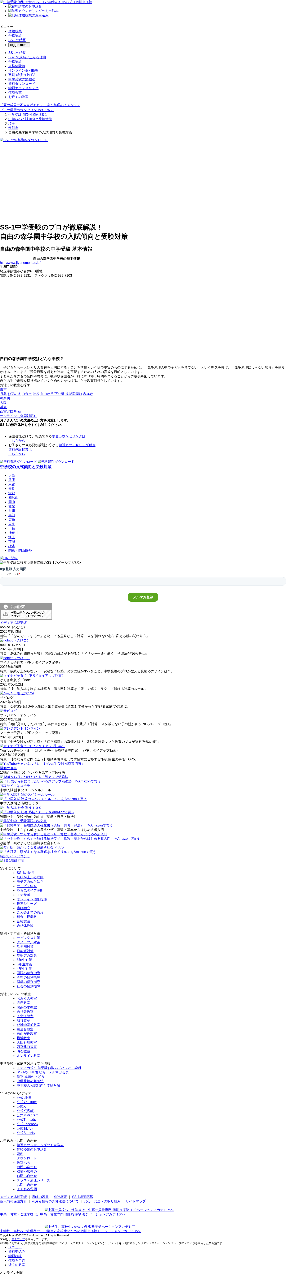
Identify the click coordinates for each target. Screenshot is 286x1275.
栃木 (11, 546)
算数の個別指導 (28, 977)
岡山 (11, 502)
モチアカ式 (18, 1239)
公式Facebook (27, 1124)
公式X (21, 1106)
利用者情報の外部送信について (55, 1201)
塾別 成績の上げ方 (22, 75)
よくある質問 (27, 1189)
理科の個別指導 (28, 982)
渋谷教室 (23, 1020)
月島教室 (23, 1003)
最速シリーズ (27, 903)
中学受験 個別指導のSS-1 (27, 114)
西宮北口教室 (27, 1047)
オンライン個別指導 (23, 70)
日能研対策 (25, 951)
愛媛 (11, 506)
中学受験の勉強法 (21, 79)
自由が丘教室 (27, 1033)
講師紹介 (23, 908)
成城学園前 (73, 394)
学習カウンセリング (23, 88)
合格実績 (15, 35)
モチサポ (23, 895)
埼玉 (11, 123)
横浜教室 (23, 1038)
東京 (11, 524)
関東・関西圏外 (20, 550)
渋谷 (36, 394)
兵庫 (11, 480)
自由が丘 (47, 394)
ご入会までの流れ (30, 912)
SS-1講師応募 (82, 1197)
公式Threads (26, 1119)
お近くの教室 (18, 97)
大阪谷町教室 (27, 1042)
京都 (11, 484)
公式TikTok (25, 1128)
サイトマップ (136, 1201)
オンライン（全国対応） (18, 416)
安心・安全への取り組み (102, 1201)
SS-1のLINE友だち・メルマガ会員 (43, 1072)
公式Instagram (27, 1115)
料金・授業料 (27, 917)
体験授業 (15, 31)
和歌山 (13, 497)
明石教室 (23, 1051)
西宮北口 (6, 411)
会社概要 (60, 1197)
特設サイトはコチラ (15, 785)
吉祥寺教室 (25, 1011)
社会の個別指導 (28, 986)
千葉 (11, 528)
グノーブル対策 (28, 942)
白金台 (27, 394)
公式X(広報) (26, 1111)
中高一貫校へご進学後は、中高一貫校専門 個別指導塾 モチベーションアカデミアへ (63, 1214)
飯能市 (13, 128)
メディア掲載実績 (13, 1197)
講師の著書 (40, 1197)
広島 (11, 519)
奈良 (11, 488)
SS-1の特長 (17, 40)
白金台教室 (25, 1029)
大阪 (11, 475)
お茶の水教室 (27, 1007)
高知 (11, 515)
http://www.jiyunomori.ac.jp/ (20, 263)
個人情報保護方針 (13, 1201)
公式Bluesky (26, 1133)
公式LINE (24, 1097)
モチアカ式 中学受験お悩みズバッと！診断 (49, 1068)
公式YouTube (27, 1102)
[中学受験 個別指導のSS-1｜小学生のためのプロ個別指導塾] (46, 2)
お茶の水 (14, 394)
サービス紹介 (27, 886)
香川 (11, 510)
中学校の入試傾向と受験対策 (30, 119)
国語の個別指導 (28, 973)
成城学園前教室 (28, 1025)
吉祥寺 (88, 394)
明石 (17, 411)
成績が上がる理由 (30, 877)
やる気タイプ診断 (30, 890)
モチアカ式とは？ (30, 881)
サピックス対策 (28, 938)
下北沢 (59, 394)
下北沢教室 (25, 1016)
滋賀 (11, 493)
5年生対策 (24, 964)
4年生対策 (24, 968)
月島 (3, 394)
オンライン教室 (28, 1055)
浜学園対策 (25, 946)
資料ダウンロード (21, 83)
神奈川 (13, 533)
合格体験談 (16, 66)
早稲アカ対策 (27, 955)
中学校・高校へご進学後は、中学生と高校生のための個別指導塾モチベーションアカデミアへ (70, 1231)
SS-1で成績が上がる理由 (27, 57)
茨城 (11, 541)
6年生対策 (24, 960)
